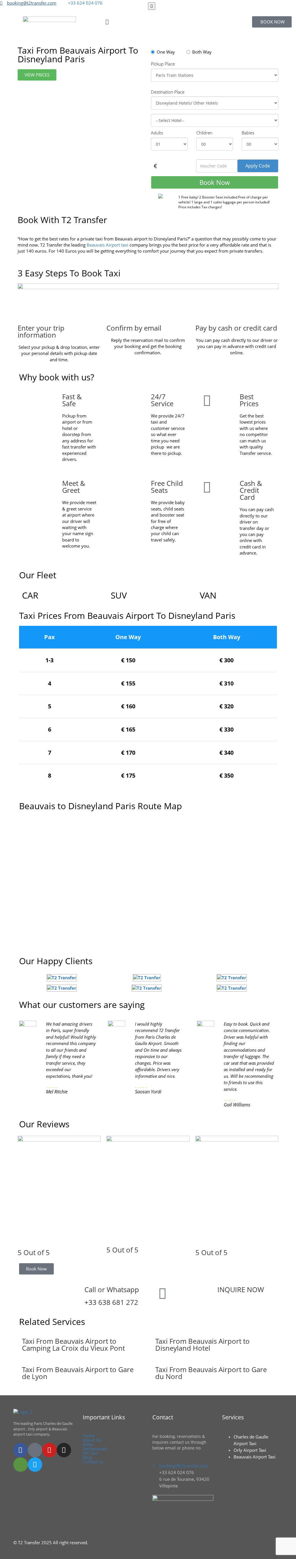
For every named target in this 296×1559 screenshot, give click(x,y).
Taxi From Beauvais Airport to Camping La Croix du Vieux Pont (73, 1344)
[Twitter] (35, 1464)
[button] (148, 21)
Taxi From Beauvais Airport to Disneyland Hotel (202, 1344)
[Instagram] (64, 1450)
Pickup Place (163, 64)
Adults (157, 133)
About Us (92, 1440)
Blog (87, 1457)
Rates (88, 1444)
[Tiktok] (35, 1450)
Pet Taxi (90, 1453)
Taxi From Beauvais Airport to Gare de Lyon (78, 1373)
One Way (166, 52)
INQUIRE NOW (240, 1289)
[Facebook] (20, 1450)
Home (89, 1436)
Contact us (93, 1462)
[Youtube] (49, 1450)
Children (204, 133)
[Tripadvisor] (20, 1464)
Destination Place (167, 92)
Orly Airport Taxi (250, 1450)
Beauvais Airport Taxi (254, 1457)
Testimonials (95, 1449)
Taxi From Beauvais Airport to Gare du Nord (211, 1373)
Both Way (202, 52)
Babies (248, 133)
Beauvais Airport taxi (107, 245)
